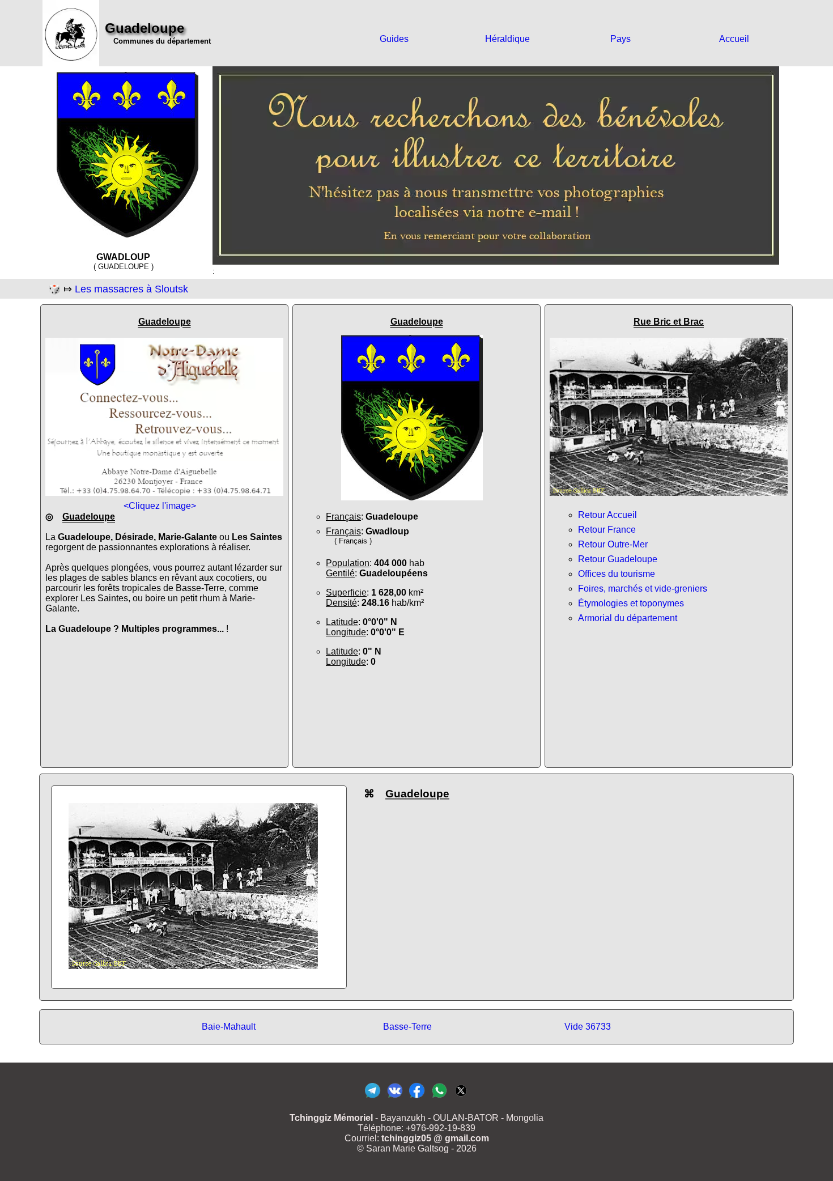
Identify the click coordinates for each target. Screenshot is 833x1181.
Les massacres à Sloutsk (131, 289)
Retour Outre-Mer (613, 544)
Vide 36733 (587, 1026)
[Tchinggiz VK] (395, 1097)
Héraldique (507, 39)
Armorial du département (627, 618)
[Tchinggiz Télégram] (372, 1097)
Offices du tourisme (616, 574)
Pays (620, 39)
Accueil (734, 39)
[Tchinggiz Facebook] (417, 1097)
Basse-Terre (407, 1026)
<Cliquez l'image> (160, 506)
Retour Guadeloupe (617, 559)
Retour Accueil (607, 515)
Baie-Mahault (229, 1026)
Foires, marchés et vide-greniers (642, 588)
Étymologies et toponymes (631, 603)
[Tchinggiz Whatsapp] (439, 1097)
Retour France (607, 529)
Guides (394, 39)
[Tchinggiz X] (461, 1097)
